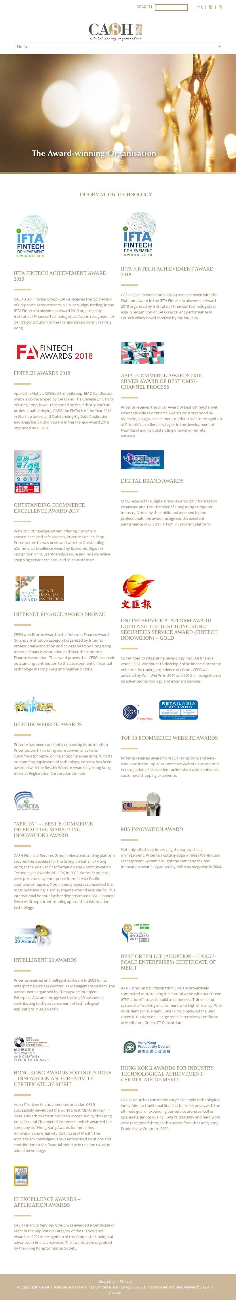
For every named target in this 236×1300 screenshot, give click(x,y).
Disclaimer (107, 1281)
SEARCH (144, 7)
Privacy (126, 1281)
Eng (199, 7)
